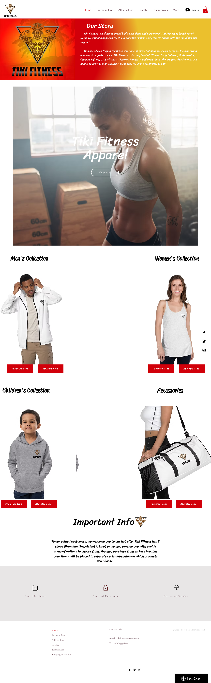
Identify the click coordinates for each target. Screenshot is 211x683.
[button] (205, 9)
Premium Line (58, 635)
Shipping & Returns (61, 654)
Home (55, 630)
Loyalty (55, 644)
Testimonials (58, 649)
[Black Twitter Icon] (204, 341)
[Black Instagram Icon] (204, 350)
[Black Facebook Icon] (204, 333)
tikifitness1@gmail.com (128, 637)
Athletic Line (58, 640)
